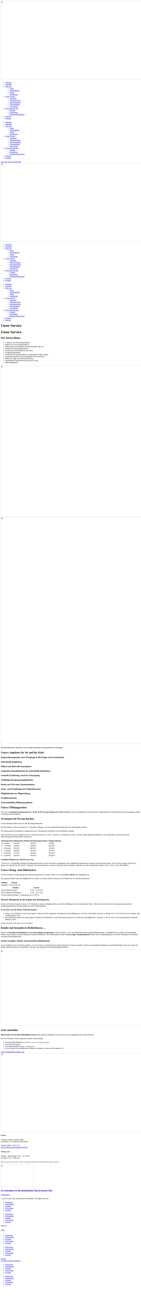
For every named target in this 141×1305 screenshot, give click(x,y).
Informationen (14, 90)
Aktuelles (8, 84)
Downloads (14, 106)
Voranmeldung (15, 104)
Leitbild (12, 110)
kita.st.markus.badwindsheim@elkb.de (14, 1147)
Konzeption (14, 112)
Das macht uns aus (11, 108)
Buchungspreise (15, 102)
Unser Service (10, 96)
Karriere (8, 116)
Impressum (9, 1202)
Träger (12, 92)
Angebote (13, 98)
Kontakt (8, 118)
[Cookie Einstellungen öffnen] (17, 1303)
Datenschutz (9, 1204)
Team (12, 88)
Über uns (8, 86)
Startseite (8, 83)
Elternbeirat (14, 94)
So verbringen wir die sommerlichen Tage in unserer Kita (26, 1190)
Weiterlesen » (5, 1195)
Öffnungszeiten (15, 100)
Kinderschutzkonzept (17, 114)
